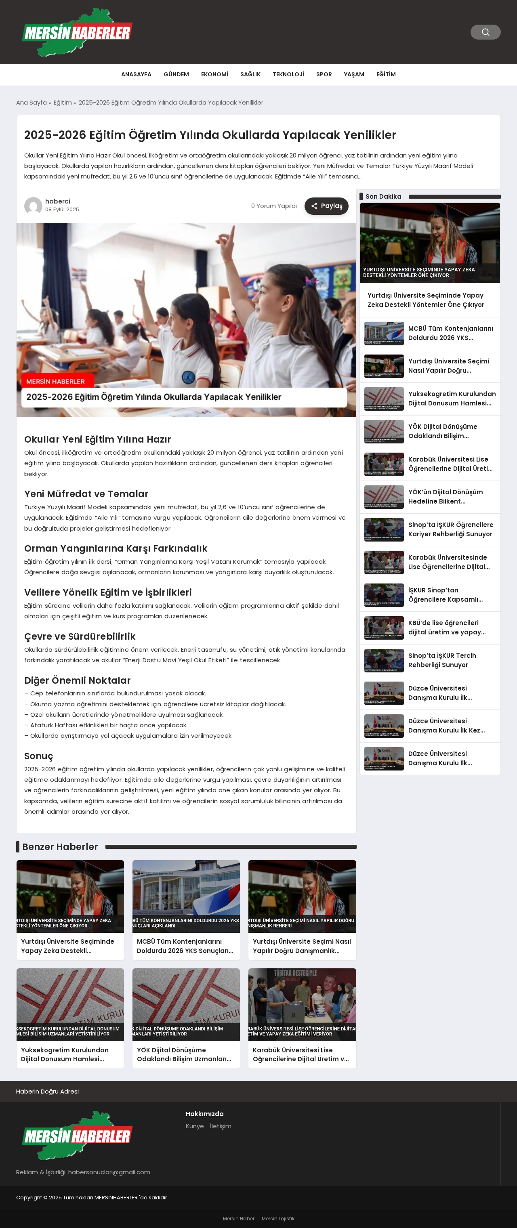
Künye (195, 1126)
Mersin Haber (238, 1218)
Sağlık (250, 74)
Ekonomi (214, 74)
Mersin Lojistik (278, 1218)
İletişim (220, 1126)
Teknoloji (288, 74)
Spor (324, 74)
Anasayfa (136, 74)
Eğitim (386, 74)
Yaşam (354, 74)
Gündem (176, 74)
